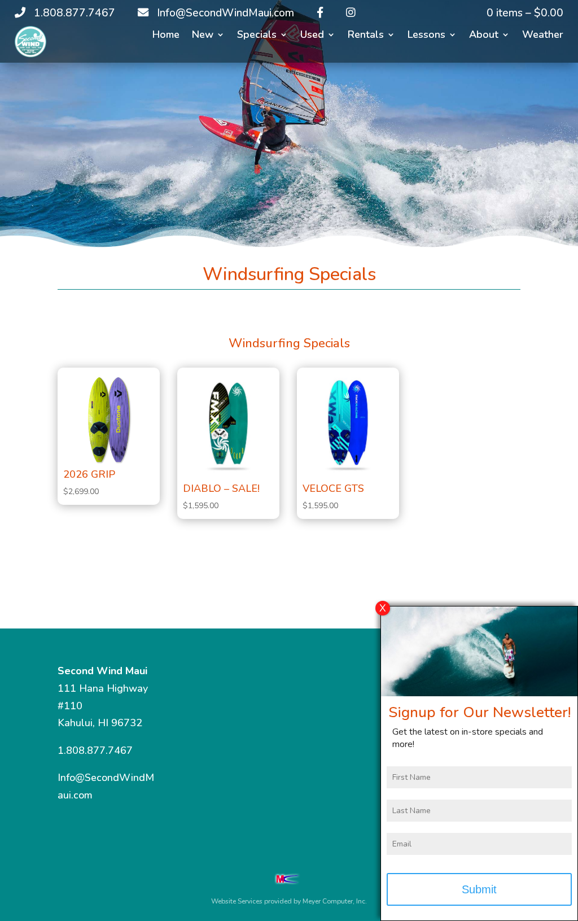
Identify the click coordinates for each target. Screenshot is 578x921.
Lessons (426, 35)
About (483, 35)
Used (312, 35)
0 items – (525, 13)
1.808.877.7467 (95, 750)
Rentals (366, 35)
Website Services (236, 901)
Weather (542, 35)
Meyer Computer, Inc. (335, 901)
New (202, 35)
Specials (257, 35)
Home (165, 35)
